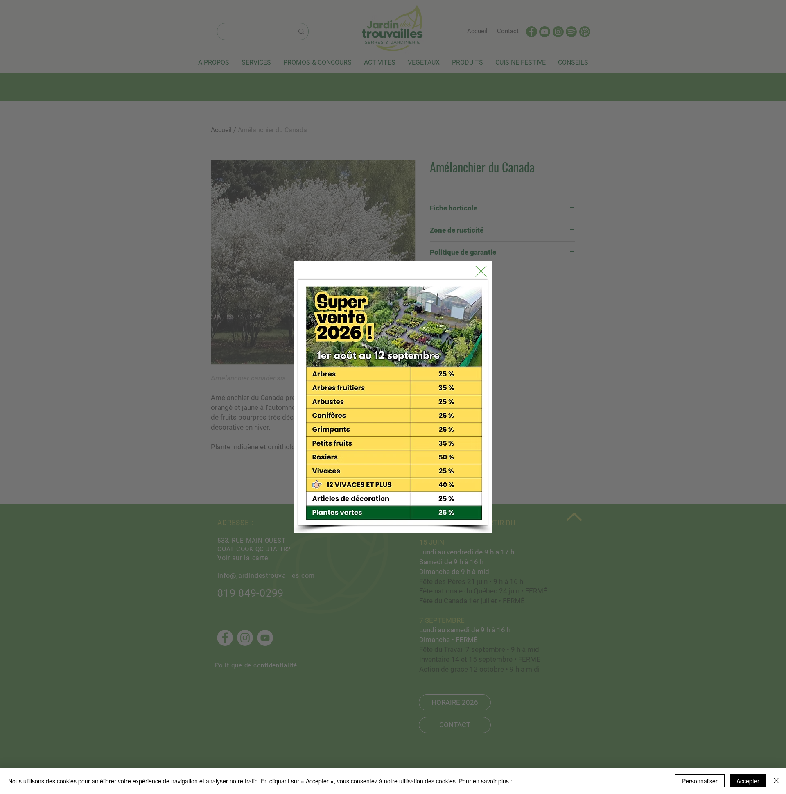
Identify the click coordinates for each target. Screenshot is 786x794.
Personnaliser (700, 781)
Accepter (747, 781)
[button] (481, 271)
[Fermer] (776, 780)
